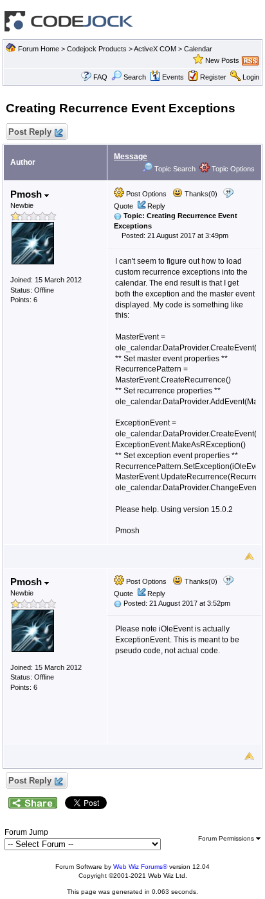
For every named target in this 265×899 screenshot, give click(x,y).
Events (173, 77)
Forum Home (38, 49)
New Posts (222, 60)
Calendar (198, 49)
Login (250, 77)
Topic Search (174, 169)
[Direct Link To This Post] (118, 215)
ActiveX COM (155, 49)
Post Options (145, 194)
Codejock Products (97, 49)
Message (130, 156)
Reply (156, 206)
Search (134, 77)
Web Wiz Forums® (140, 866)
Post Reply (30, 132)
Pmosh (27, 194)
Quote (123, 206)
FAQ (100, 77)
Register (213, 77)
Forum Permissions (227, 838)
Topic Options (232, 169)
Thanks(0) (200, 194)
